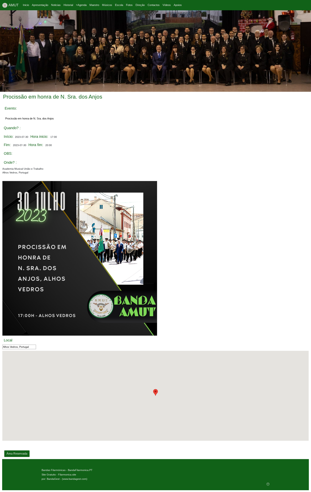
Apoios (178, 4)
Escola (119, 4)
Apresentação (40, 4)
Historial (68, 4)
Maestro (94, 4)
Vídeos (167, 4)
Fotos (129, 4)
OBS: (8, 153)
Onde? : (10, 162)
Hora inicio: (39, 137)
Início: (8, 137)
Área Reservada (16, 453)
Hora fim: (35, 145)
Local (8, 340)
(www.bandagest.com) (74, 478)
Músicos (107, 4)
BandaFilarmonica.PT (80, 470)
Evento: (11, 108)
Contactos (154, 4)
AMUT (13, 5)
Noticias (56, 4)
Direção (140, 4)
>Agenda (81, 4)
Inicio (26, 4)
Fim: (7, 145)
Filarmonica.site (67, 474)
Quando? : (12, 128)
